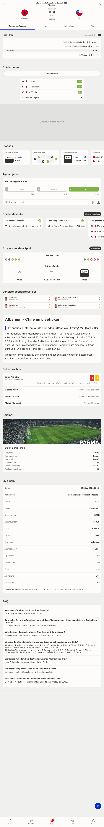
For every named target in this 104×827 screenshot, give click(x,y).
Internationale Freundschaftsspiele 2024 (52, 3)
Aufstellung (69, 26)
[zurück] (4, 4)
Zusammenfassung (18, 26)
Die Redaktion (14, 589)
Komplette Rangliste (30, 97)
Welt (97, 535)
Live (45, 26)
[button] (20, 189)
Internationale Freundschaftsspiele (83, 495)
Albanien (34, 358)
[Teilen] (99, 4)
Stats (93, 26)
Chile (48, 358)
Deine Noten (52, 73)
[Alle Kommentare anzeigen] (93, 202)
